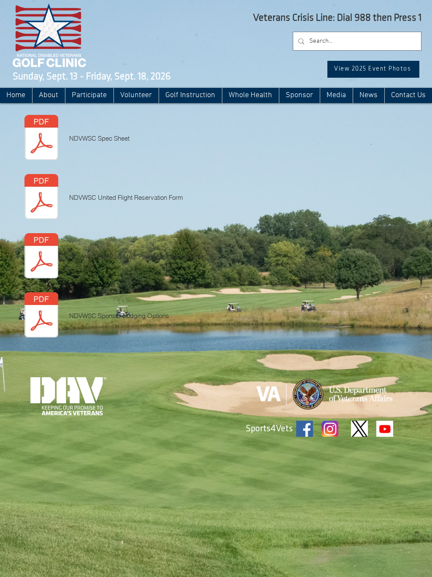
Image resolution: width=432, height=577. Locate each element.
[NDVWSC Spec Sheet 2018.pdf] (41, 138)
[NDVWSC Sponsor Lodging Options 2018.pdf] (41, 316)
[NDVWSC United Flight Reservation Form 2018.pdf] (41, 197)
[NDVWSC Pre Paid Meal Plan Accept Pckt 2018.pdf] (41, 256)
